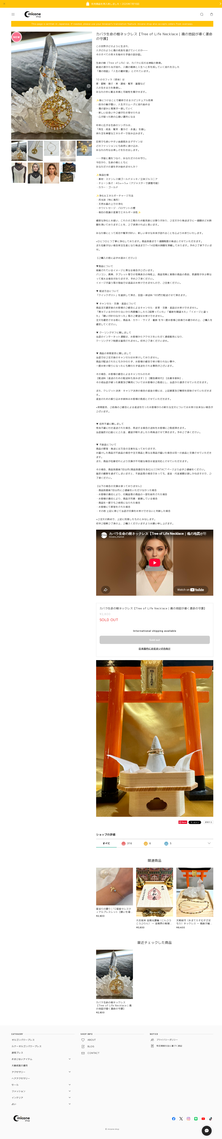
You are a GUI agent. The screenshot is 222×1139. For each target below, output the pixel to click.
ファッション (18, 1091)
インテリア (17, 1097)
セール (15, 1084)
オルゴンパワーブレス (23, 1039)
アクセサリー (18, 1071)
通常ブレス (17, 1052)
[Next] (89, 86)
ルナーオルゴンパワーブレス (26, 1046)
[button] (16, 14)
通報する (208, 822)
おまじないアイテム (22, 1059)
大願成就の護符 (20, 1065)
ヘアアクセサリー (21, 1078)
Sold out (154, 639)
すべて (106, 843)
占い (14, 1104)
